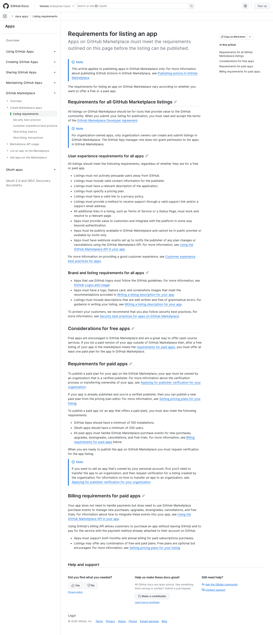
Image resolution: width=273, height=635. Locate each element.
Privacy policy (75, 592)
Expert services (149, 621)
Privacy (110, 621)
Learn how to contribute (147, 602)
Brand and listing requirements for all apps (106, 273)
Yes (77, 585)
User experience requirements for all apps (106, 156)
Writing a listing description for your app (145, 294)
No (92, 585)
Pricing (133, 621)
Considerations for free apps (99, 328)
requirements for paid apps (156, 347)
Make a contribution (154, 596)
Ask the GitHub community (221, 584)
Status (122, 621)
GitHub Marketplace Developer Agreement (107, 120)
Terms (99, 621)
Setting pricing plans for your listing (154, 548)
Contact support (215, 589)
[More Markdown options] (250, 37)
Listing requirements (45, 16)
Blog (164, 621)
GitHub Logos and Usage (92, 285)
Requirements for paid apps (98, 363)
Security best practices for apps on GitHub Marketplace (139, 316)
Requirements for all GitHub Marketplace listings (120, 102)
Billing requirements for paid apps (104, 495)
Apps (10, 26)
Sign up (262, 5)
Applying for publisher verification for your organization (111, 482)
